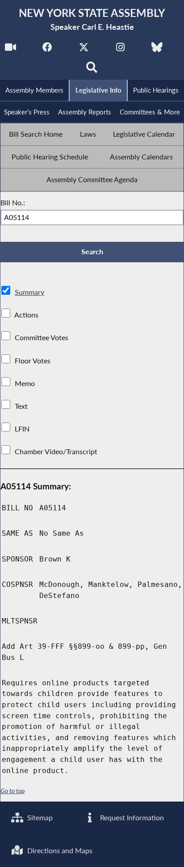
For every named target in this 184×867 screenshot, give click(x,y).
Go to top (12, 790)
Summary (29, 292)
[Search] (92, 70)
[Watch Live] (10, 50)
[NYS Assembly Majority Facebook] (47, 50)
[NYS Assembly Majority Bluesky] (157, 50)
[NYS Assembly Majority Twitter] (84, 50)
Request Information (131, 817)
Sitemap (39, 817)
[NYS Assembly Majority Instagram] (120, 50)
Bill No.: (12, 202)
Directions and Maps (58, 850)
